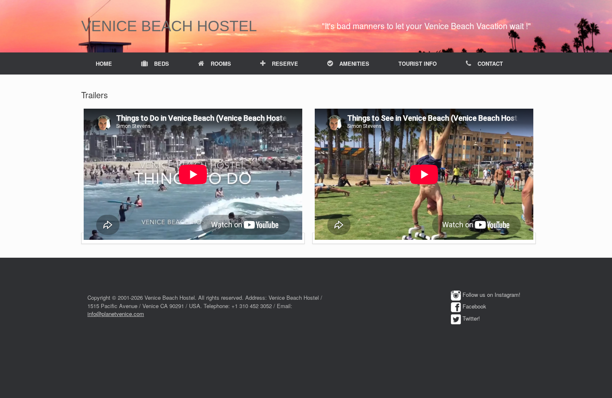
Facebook (474, 306)
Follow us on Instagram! (491, 294)
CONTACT (490, 63)
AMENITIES (354, 63)
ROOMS (221, 63)
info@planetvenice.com (115, 314)
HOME (104, 63)
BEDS (161, 63)
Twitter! (471, 318)
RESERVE (285, 63)
